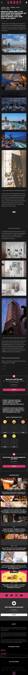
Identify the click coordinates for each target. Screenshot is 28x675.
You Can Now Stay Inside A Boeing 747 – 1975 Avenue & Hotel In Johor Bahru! (14, 493)
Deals (12, 545)
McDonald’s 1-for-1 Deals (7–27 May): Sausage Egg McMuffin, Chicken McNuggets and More (14, 586)
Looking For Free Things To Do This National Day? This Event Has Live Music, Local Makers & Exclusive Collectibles (14, 511)
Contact (11, 670)
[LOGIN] (26, 2)
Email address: (14, 384)
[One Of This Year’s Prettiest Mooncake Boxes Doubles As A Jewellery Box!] (14, 539)
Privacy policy (23, 670)
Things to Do (18, 507)
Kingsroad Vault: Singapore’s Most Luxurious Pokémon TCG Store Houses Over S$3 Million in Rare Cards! (14, 530)
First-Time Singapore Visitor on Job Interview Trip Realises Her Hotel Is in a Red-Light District (14, 567)
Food (16, 545)
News (8, 507)
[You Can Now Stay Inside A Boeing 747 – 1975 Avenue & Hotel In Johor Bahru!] (14, 483)
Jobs (7, 670)
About (3, 670)
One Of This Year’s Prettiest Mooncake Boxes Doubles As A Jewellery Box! (14, 548)
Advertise (17, 670)
